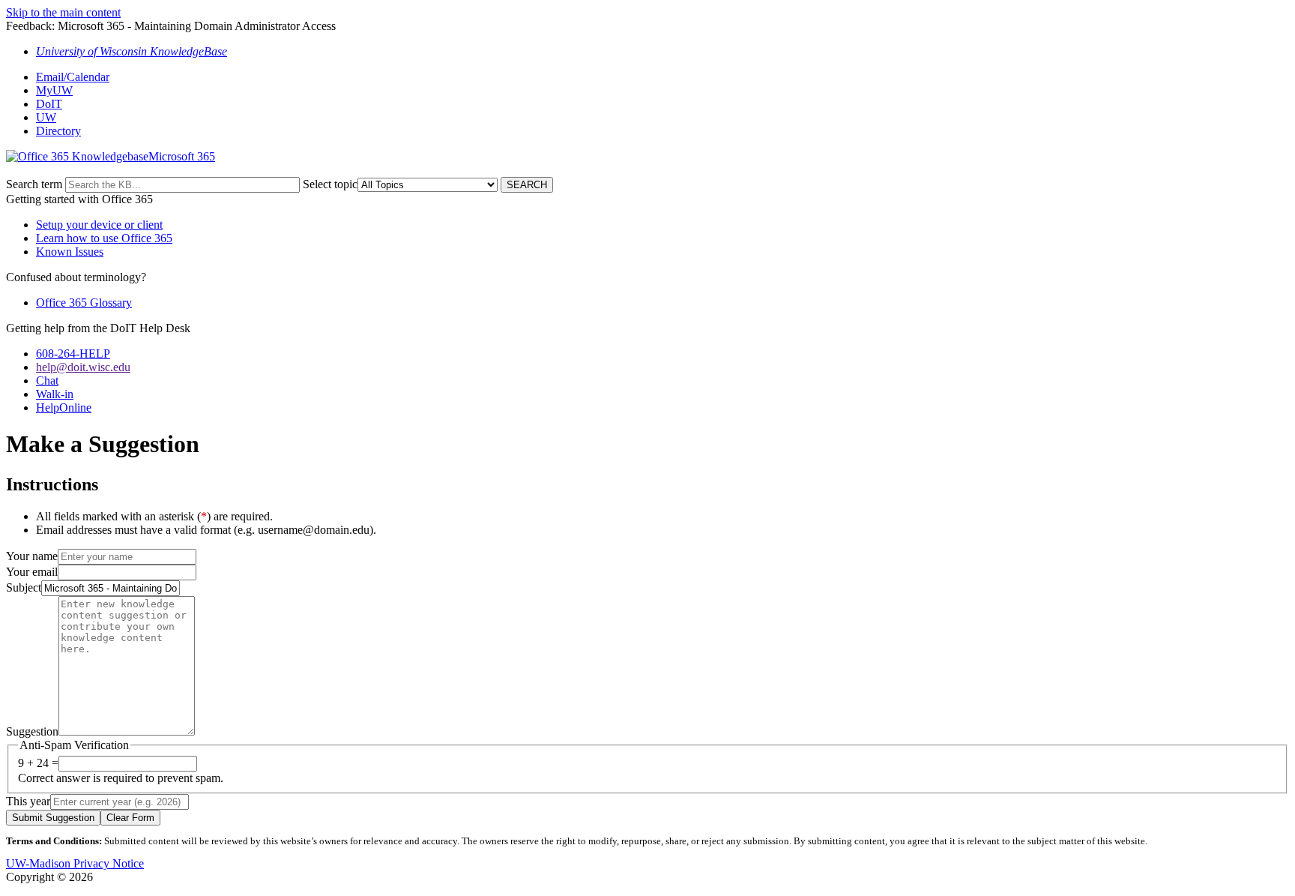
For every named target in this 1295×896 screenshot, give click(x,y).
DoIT (49, 103)
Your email (32, 571)
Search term (34, 184)
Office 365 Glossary (84, 302)
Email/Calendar (72, 76)
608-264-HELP (73, 353)
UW (46, 117)
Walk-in (54, 394)
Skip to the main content (63, 12)
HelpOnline (63, 407)
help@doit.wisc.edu (83, 367)
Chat (47, 380)
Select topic (330, 184)
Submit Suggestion (53, 817)
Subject (23, 587)
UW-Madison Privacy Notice (75, 863)
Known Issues (69, 251)
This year (28, 801)
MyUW (54, 90)
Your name (32, 556)
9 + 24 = (38, 763)
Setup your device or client (99, 224)
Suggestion (32, 731)
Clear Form (130, 817)
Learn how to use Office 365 (104, 238)
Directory (58, 130)
